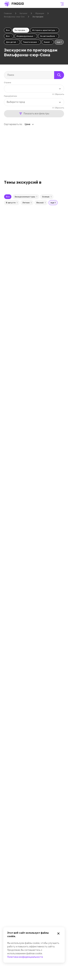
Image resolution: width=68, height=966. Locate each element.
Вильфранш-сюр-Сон (14, 17)
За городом (21, 30)
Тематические (31, 42)
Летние (27, 202)
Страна (7, 82)
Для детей (12, 42)
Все (8, 30)
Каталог (23, 13)
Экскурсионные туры (26, 197)
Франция (39, 13)
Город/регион (10, 96)
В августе (11, 202)
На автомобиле (48, 36)
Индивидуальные (26, 36)
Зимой (48, 42)
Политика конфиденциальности (25, 957)
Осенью (46, 197)
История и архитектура (44, 30)
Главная (8, 13)
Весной (41, 202)
